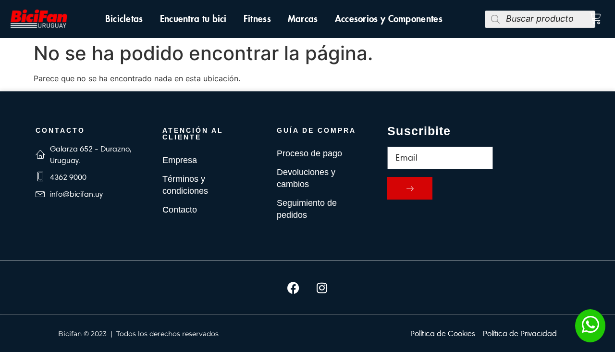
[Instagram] (322, 288)
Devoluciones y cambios (306, 178)
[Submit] (409, 188)
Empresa (179, 160)
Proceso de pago (309, 153)
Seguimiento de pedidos (307, 209)
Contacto (179, 209)
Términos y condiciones (185, 185)
